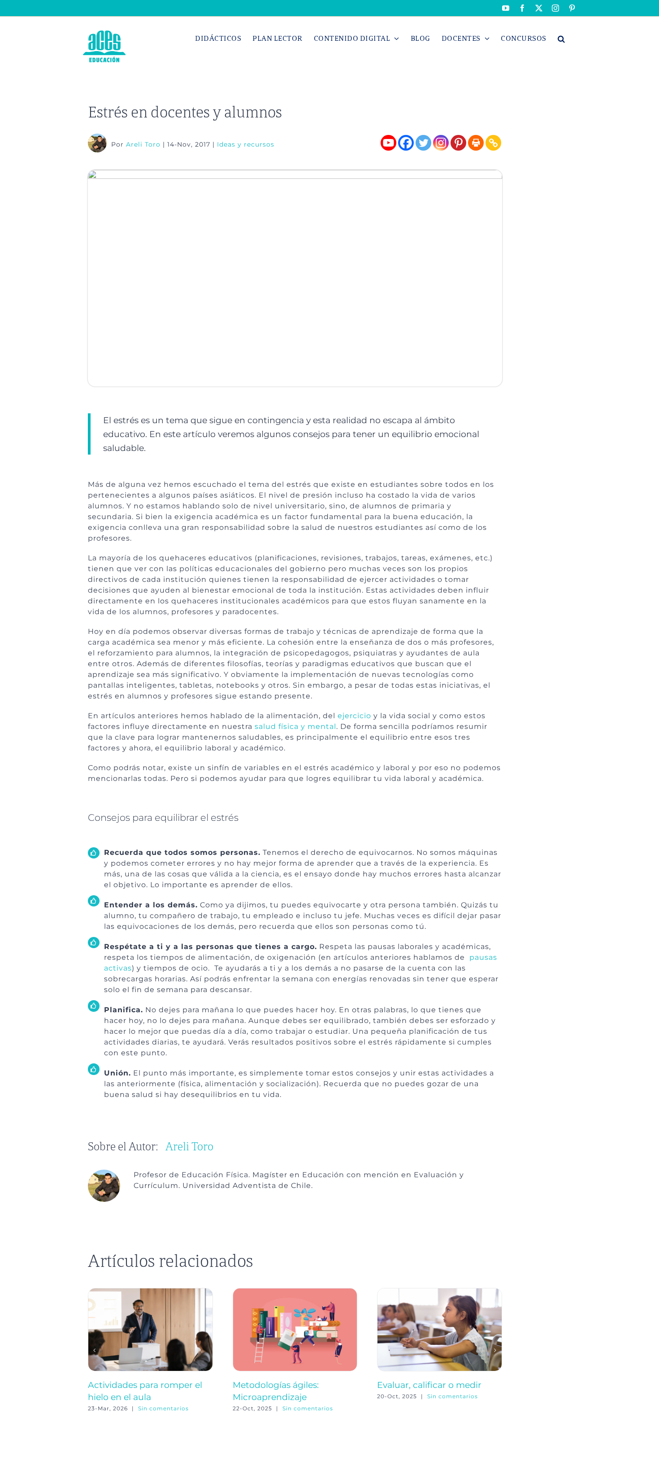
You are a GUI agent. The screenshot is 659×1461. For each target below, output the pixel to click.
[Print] (476, 143)
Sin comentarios (163, 1408)
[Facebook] (406, 143)
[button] (561, 38)
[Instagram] (441, 143)
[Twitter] (423, 143)
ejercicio (354, 715)
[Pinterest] (458, 143)
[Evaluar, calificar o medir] (439, 1292)
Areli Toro (143, 144)
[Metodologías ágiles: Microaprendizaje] (295, 1292)
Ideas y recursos (245, 144)
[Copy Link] (493, 143)
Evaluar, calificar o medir (429, 1384)
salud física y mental (295, 726)
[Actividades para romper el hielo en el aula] (150, 1292)
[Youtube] (388, 143)
